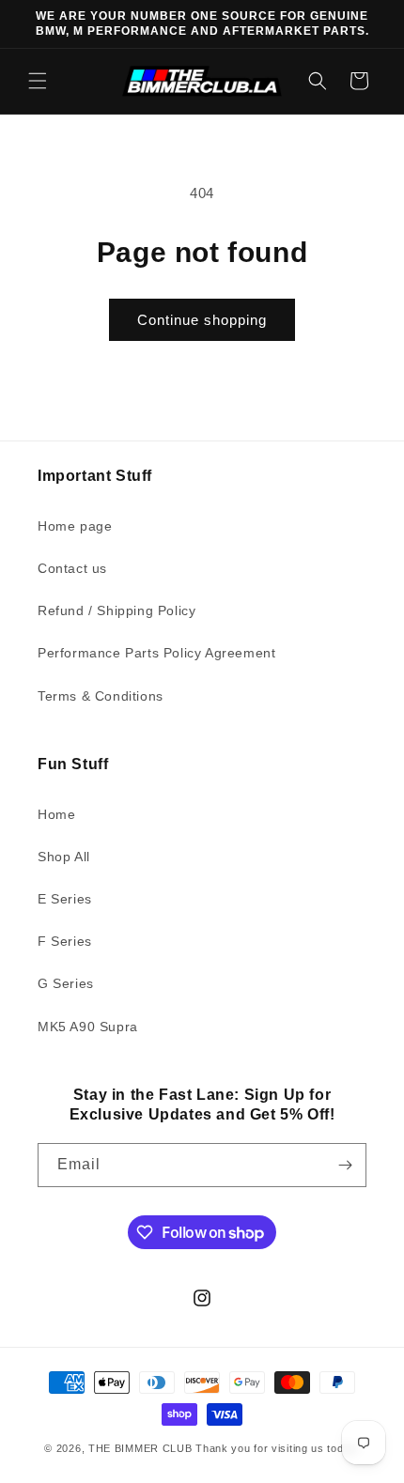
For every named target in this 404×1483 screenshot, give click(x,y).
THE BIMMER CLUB (140, 1448)
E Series (65, 898)
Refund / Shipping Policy (116, 610)
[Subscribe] (344, 1165)
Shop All (64, 856)
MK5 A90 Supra (88, 1026)
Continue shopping (202, 320)
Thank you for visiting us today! (277, 1448)
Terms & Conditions (100, 695)
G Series (66, 983)
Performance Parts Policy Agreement (156, 652)
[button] (37, 80)
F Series (65, 941)
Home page (75, 525)
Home (56, 814)
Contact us (72, 568)
